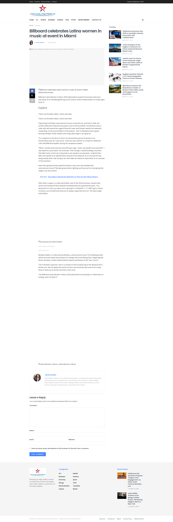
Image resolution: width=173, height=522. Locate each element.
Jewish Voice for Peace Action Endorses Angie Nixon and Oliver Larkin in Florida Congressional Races (132, 62)
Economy (62, 480)
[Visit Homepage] (42, 10)
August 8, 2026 (128, 69)
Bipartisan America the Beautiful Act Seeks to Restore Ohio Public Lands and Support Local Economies (133, 90)
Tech (67, 20)
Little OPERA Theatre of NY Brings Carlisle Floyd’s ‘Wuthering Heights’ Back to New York (135, 498)
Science (60, 20)
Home (31, 20)
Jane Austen (40, 42)
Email (32, 440)
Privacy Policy (127, 519)
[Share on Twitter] (32, 95)
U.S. (37, 20)
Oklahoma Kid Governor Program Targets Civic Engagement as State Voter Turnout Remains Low (135, 479)
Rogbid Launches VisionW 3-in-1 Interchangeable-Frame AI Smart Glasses (133, 76)
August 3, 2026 (128, 40)
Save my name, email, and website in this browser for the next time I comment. (60, 448)
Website (71, 440)
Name (32, 431)
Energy (61, 483)
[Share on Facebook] (32, 91)
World (43, 20)
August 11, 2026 (128, 81)
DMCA (119, 519)
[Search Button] (143, 19)
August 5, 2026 (128, 54)
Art (60, 473)
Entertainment (84, 20)
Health (75, 473)
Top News (37, 25)
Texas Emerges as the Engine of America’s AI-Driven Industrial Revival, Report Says (132, 48)
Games (61, 489)
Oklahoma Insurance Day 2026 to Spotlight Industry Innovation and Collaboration (133, 34)
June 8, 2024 (52, 42)
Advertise (37, 1)
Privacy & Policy (45, 1)
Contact (54, 1)
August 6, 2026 (128, 97)
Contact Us (96, 20)
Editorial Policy (139, 519)
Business (51, 20)
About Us (102, 519)
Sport (73, 20)
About (31, 1)
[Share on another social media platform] (32, 100)
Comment (33, 405)
